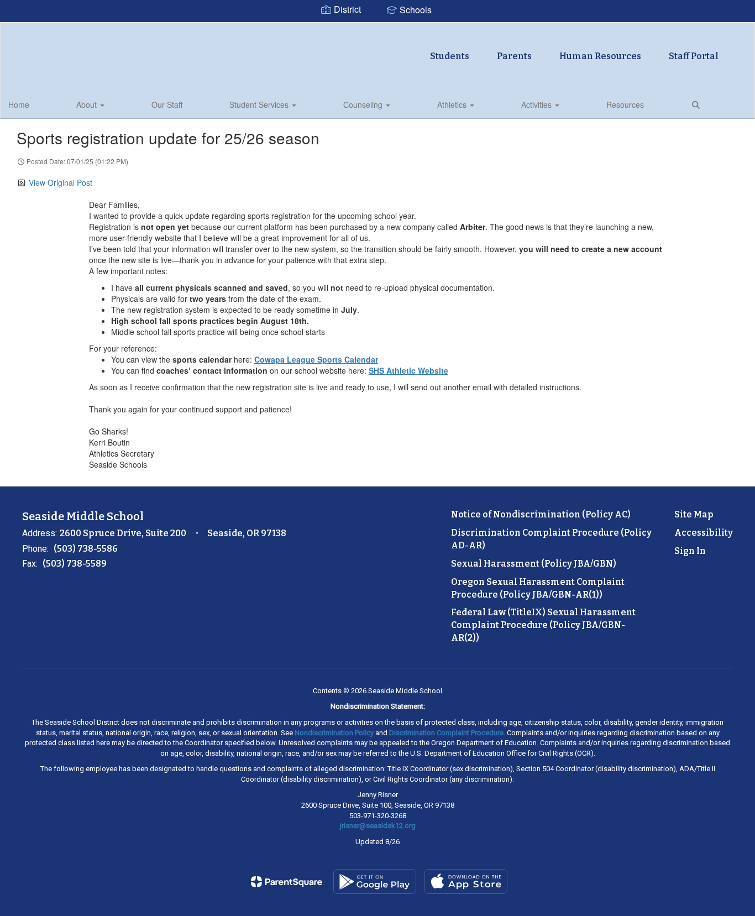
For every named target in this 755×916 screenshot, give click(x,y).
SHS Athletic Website (408, 370)
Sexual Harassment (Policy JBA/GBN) (533, 563)
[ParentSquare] (286, 881)
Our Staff (166, 104)
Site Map (694, 514)
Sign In (690, 551)
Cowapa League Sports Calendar (316, 359)
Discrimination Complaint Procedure (446, 733)
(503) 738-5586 (86, 548)
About (87, 104)
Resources (625, 104)
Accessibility (703, 532)
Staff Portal (694, 56)
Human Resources (600, 56)
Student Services (260, 104)
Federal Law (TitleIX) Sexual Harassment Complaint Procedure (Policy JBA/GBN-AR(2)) (543, 625)
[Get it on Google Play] (374, 881)
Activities (537, 104)
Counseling (364, 104)
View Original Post (60, 182)
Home (18, 104)
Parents (514, 56)
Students (449, 56)
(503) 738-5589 (75, 563)
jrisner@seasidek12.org (378, 825)
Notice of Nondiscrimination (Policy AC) (541, 514)
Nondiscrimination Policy (334, 733)
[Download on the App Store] (465, 881)
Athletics (453, 104)
